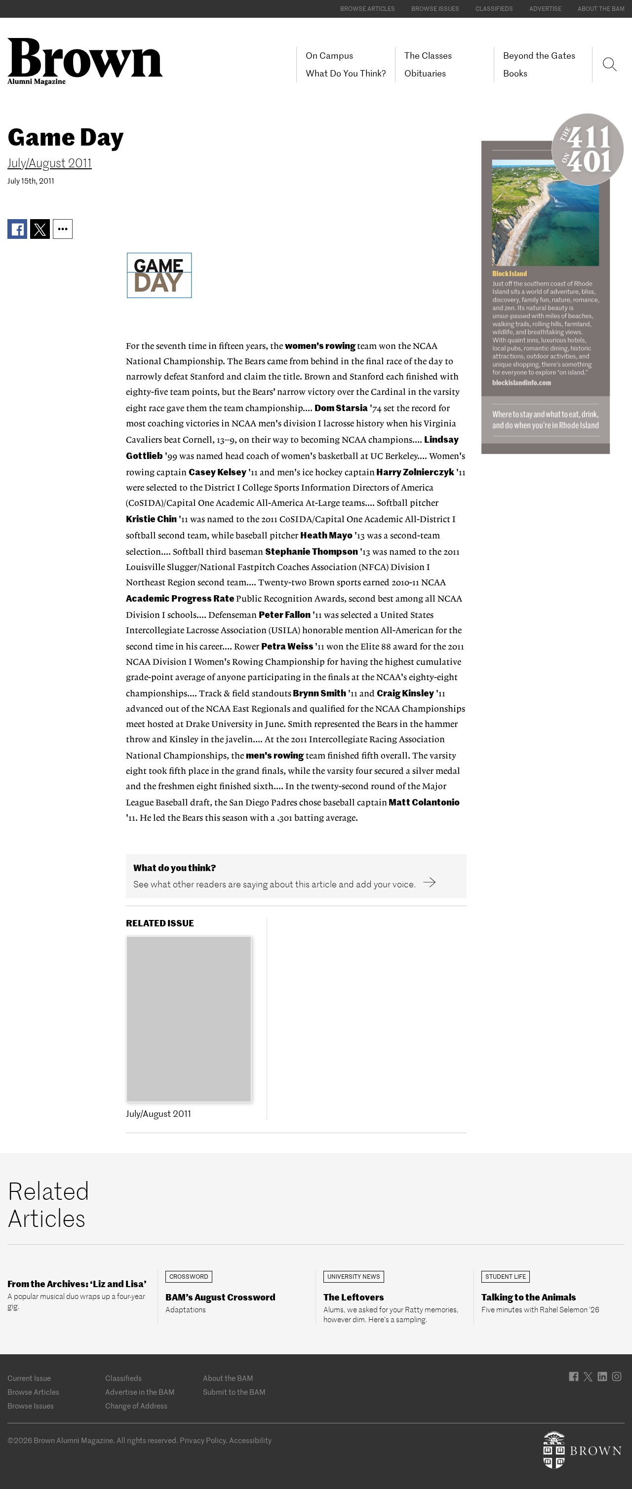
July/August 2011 (49, 163)
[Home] (88, 60)
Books (515, 73)
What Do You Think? (346, 73)
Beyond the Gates (539, 55)
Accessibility (250, 1440)
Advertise (545, 8)
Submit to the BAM (234, 1392)
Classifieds (494, 8)
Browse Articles (367, 8)
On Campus (329, 55)
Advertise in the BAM (140, 1392)
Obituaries (425, 73)
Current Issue (29, 1378)
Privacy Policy (203, 1440)
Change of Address (136, 1406)
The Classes (428, 55)
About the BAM (601, 8)
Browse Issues (435, 8)
